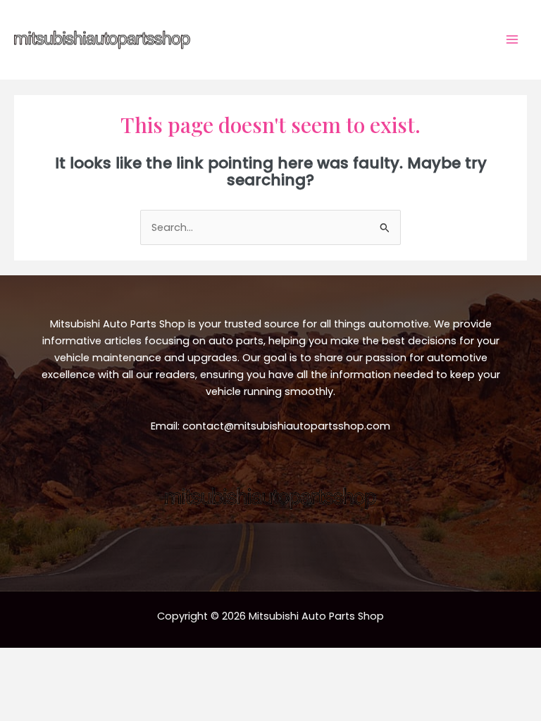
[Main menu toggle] (512, 39)
